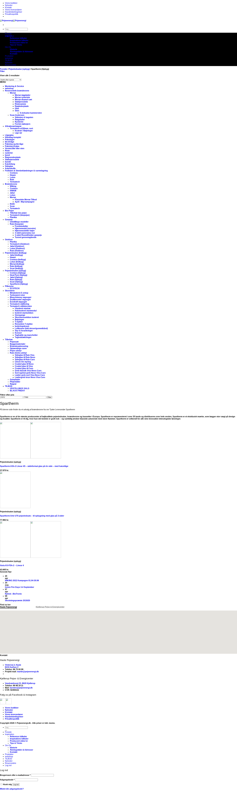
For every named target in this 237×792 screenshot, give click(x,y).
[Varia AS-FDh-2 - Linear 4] (30, 557)
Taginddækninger (23, 337)
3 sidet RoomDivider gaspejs (28, 235)
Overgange (20, 315)
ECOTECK (15, 288)
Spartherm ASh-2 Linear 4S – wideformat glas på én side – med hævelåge (34, 466)
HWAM (13, 191)
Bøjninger (19, 319)
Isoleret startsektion (24, 313)
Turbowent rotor (17, 295)
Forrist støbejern (22, 124)
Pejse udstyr (16, 351)
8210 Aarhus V (12, 667)
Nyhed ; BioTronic (13, 594)
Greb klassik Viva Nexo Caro (28, 371)
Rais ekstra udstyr (18, 353)
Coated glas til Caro (24, 368)
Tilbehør (9, 339)
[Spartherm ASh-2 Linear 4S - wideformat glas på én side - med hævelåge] (30, 458)
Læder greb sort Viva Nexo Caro (30, 375)
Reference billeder (18, 38)
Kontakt (8, 7)
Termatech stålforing (19, 304)
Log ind (16, 784)
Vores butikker (11, 3)
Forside (8, 34)
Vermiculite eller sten (14, 148)
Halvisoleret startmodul (26, 311)
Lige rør (18, 133)
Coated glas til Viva (24, 366)
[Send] (6, 32)
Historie (13, 49)
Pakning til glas (12, 146)
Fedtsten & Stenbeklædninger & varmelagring (26, 171)
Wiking (13, 186)
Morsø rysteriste (22, 97)
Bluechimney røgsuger (20, 297)
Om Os (8, 47)
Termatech (15, 182)
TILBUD (8, 60)
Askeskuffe (10, 168)
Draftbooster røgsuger (20, 299)
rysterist (9, 153)
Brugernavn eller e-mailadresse (15, 775)
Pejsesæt (14, 342)
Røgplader (20, 120)
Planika (13, 217)
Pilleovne (9, 286)
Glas (17, 108)
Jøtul (12, 193)
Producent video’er (19, 43)
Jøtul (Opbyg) (16, 277)
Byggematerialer (17, 344)
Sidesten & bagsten (24, 117)
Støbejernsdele (12, 159)
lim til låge (9, 142)
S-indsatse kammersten (31, 113)
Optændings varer (18, 348)
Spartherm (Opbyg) (19, 284)
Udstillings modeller (19, 222)
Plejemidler (15, 382)
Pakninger (10, 140)
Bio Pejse (9, 211)
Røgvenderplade (13, 157)
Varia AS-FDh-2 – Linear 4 (12, 565)
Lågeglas (9, 135)
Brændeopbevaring (19, 346)
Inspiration (9, 36)
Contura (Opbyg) (18, 273)
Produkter (9, 56)
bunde (8, 162)
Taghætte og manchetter (26, 335)
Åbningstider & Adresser (21, 51)
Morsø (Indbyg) (17, 264)
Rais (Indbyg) (16, 266)
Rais (12, 179)
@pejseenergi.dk (31, 672)
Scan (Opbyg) (16, 282)
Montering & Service (14, 86)
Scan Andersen (17, 115)
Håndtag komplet (13, 137)
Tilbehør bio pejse (18, 213)
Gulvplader (15, 379)
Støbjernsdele (21, 102)
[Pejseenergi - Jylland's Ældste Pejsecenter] (13, 21)
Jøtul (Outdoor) (17, 246)
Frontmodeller (21, 226)
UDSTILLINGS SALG (19, 388)
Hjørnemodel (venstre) (25, 228)
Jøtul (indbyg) (16, 255)
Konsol (18, 333)
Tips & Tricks (16, 45)
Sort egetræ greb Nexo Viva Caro (30, 373)
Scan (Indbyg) (16, 268)
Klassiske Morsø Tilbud (26, 199)
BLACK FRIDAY (17, 391)
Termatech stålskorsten (21, 306)
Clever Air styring (23, 362)
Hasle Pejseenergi (8, 607)
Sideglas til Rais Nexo (25, 357)
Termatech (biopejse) (20, 215)
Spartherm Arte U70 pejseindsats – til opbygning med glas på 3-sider (32, 516)
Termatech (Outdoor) (19, 244)
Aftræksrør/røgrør (13, 126)
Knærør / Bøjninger (24, 131)
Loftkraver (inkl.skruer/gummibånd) (31, 328)
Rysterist (19, 122)
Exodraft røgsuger (18, 302)
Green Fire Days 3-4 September (19, 587)
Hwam (13, 175)
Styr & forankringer (24, 331)
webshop (9, 58)
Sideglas (9, 166)
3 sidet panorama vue (25, 233)
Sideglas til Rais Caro (25, 359)
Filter (49, 397)
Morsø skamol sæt (23, 100)
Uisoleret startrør (23, 308)
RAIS (12, 204)
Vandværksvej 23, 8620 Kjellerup (20, 683)
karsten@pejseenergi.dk (21, 688)
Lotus (12, 177)
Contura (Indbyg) (18, 259)
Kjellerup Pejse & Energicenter (50, 607)
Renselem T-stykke (24, 324)
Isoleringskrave (22, 326)
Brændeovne (11, 184)
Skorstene (10, 291)
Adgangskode (7, 780)
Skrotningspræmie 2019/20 (17, 600)
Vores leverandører (13, 10)
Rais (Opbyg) (16, 279)
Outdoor (9, 239)
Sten (17, 111)
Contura (14, 173)
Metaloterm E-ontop (19, 293)
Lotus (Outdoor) (17, 248)
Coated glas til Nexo (24, 364)
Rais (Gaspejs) (16, 224)
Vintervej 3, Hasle (13, 665)
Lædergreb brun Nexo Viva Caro (30, 377)
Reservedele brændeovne (17, 91)
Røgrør (13, 384)
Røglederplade (22, 106)
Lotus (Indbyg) (17, 262)
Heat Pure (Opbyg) (18, 275)
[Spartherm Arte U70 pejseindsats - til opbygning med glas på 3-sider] (15, 507)
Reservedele (10, 65)
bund (7, 155)
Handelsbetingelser (13, 12)
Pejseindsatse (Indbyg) (15, 253)
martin (20, 672)
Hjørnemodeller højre (25, 231)
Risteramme (20, 104)
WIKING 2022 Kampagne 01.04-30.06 (22, 580)
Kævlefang (10, 164)
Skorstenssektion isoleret (27, 317)
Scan (12, 206)
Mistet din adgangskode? (12, 789)
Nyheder (8, 5)
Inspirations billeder (19, 40)
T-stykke (19, 322)
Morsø (13, 93)
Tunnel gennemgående (25, 237)
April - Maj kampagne (24, 202)
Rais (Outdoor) (17, 251)
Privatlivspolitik (11, 14)
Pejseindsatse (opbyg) (19, 69)
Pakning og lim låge (14, 144)
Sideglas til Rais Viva (24, 355)
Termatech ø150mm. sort (21, 128)
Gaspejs (9, 219)
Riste (7, 151)
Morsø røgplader (22, 95)
